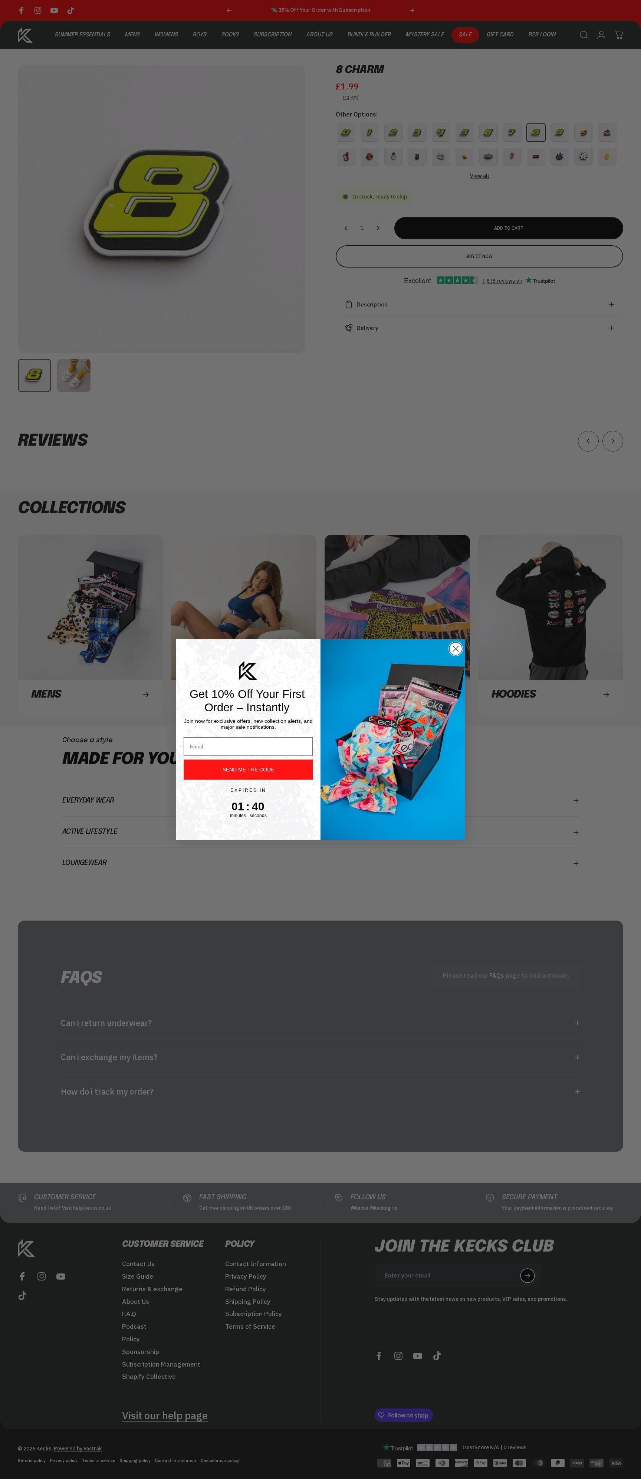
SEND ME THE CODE (248, 770)
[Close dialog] (455, 648)
